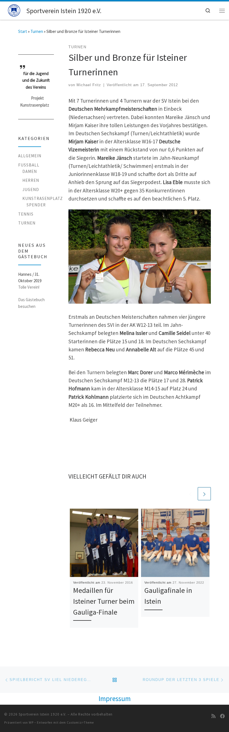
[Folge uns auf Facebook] (222, 716)
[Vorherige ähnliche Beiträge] (190, 493)
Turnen (36, 31)
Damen (29, 171)
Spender (36, 204)
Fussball (28, 165)
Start (22, 31)
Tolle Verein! (28, 287)
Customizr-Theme (80, 722)
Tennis (26, 214)
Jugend (30, 189)
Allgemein (29, 155)
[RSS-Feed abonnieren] (213, 716)
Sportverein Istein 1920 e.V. (42, 714)
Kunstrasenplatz (42, 198)
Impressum (115, 698)
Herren (30, 180)
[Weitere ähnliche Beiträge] (204, 493)
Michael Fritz (89, 85)
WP (31, 722)
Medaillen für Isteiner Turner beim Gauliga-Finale (104, 601)
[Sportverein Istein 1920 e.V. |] (14, 10)
